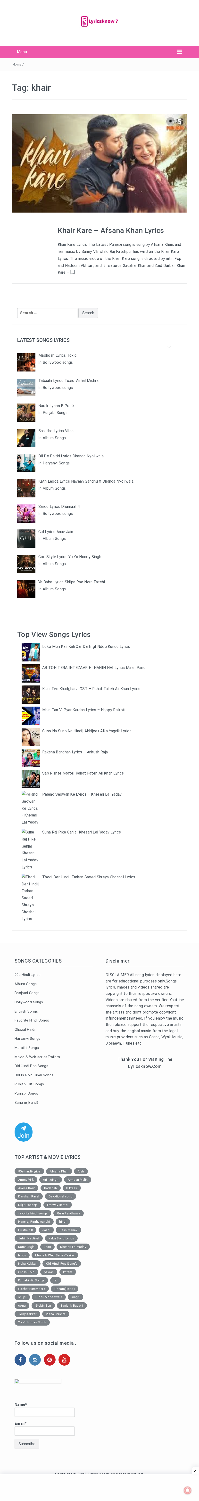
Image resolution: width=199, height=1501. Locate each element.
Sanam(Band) (64, 1289)
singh (75, 1297)
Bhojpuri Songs (27, 993)
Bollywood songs (29, 1002)
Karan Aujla (26, 1247)
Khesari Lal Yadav (73, 1247)
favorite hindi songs (33, 1213)
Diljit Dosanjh (28, 1205)
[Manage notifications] (187, 1490)
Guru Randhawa (68, 1213)
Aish (81, 1171)
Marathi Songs (27, 1048)
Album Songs (26, 984)
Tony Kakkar (27, 1314)
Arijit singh (50, 1179)
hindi (62, 1221)
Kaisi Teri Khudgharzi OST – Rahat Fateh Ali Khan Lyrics (91, 688)
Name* (21, 1404)
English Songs (26, 1011)
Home (17, 64)
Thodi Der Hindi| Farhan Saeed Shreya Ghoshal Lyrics (88, 877)
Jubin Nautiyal (28, 1238)
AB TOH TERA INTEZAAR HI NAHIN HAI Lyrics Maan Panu (93, 667)
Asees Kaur (26, 1188)
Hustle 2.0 (25, 1230)
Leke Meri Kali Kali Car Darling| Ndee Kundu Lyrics (86, 646)
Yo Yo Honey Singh (32, 1322)
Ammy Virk (26, 1179)
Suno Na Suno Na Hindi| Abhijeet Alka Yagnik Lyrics (87, 731)
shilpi (22, 1297)
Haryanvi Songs (27, 1038)
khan (47, 1247)
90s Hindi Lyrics (28, 975)
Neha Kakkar (27, 1263)
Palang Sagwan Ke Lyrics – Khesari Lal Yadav (82, 794)
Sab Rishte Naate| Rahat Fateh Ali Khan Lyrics (83, 773)
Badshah (50, 1188)
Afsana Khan (59, 1171)
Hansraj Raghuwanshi (34, 1221)
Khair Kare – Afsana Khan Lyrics (111, 230)
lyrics (22, 1255)
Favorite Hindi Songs (32, 1020)
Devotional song (61, 1196)
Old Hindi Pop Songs (31, 1066)
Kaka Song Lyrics (61, 1238)
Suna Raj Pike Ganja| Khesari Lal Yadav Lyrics (81, 832)
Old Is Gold (26, 1272)
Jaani (46, 1230)
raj (56, 1280)
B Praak (71, 1188)
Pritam (67, 1272)
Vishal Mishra (56, 1314)
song (22, 1305)
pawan (49, 1272)
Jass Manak (68, 1230)
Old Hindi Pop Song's (61, 1263)
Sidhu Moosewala (48, 1297)
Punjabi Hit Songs (29, 1084)
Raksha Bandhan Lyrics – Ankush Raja (75, 752)
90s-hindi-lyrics (29, 1171)
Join (23, 1135)
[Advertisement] (145, 1110)
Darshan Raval (28, 1196)
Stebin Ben (43, 1305)
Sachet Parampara (31, 1289)
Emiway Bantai (57, 1205)
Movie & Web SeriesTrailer (55, 1255)
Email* (20, 1423)
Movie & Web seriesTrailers (37, 1057)
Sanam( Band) (26, 1102)
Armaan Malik (78, 1179)
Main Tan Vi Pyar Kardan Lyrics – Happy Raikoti (83, 710)
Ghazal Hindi (25, 1029)
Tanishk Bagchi (71, 1305)
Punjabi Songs (26, 1093)
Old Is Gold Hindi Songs (34, 1075)
